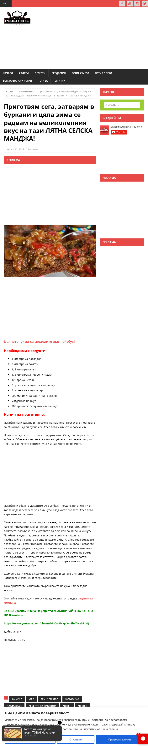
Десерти (40, 73)
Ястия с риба (103, 73)
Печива (43, 80)
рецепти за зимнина (42, 706)
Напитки (59, 80)
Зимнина (33, 149)
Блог (6, 3)
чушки (82, 706)
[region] (74, 727)
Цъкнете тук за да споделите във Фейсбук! (39, 341)
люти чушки (49, 698)
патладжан (14, 706)
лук (31, 698)
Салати (24, 73)
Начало (8, 73)
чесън (67, 706)
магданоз (72, 698)
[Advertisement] (95, 37)
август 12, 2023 (15, 149)
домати (17, 698)
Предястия (58, 73)
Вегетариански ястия (17, 80)
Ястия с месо (80, 73)
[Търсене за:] (122, 105)
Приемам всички (119, 739)
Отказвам (75, 739)
